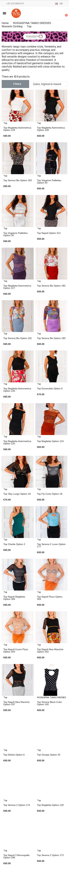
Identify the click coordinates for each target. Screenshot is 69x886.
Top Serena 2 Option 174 (16, 805)
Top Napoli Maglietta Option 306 (14, 597)
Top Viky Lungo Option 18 (17, 493)
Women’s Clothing (12, 26)
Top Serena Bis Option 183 (17, 180)
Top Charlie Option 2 (14, 544)
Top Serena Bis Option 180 (51, 338)
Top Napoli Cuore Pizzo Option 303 (15, 650)
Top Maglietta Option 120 (50, 805)
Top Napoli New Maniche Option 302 (50, 650)
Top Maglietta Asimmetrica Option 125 (17, 442)
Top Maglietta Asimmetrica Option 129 (17, 128)
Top (5, 123)
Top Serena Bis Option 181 (17, 338)
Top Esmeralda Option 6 (50, 388)
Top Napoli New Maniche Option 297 (16, 703)
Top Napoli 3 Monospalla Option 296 (16, 856)
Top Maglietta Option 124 (50, 441)
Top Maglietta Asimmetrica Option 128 (51, 128)
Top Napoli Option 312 (49, 233)
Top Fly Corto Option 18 (49, 493)
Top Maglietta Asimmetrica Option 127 (17, 286)
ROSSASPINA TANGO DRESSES (32, 23)
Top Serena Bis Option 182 (51, 285)
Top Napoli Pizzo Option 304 (49, 597)
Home (5, 23)
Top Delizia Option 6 (14, 754)
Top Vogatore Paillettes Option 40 (49, 181)
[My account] (54, 14)
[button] (4, 13)
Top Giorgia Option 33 (48, 754)
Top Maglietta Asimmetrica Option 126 (17, 389)
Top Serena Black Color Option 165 (49, 703)
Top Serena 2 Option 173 (50, 855)
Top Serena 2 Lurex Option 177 (51, 545)
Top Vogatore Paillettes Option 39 (15, 234)
